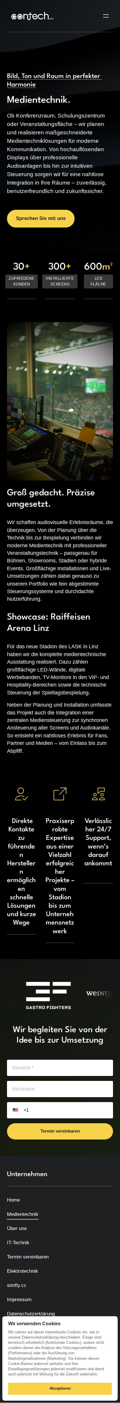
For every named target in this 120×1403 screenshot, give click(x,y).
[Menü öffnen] (108, 16)
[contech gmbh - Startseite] (32, 16)
